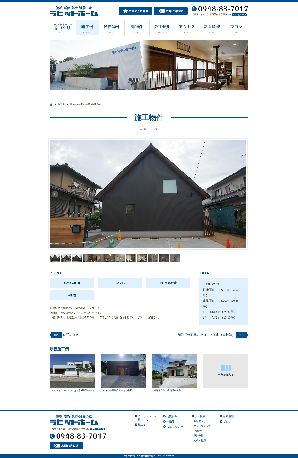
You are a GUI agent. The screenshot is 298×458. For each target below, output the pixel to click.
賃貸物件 (171, 416)
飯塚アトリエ (201, 421)
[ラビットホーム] (74, 419)
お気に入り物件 (175, 426)
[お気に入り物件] (135, 10)
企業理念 (198, 431)
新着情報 (228, 416)
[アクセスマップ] (239, 14)
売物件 (170, 421)
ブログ (227, 421)
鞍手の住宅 (71, 335)
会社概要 (200, 416)
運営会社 (198, 435)
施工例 (61, 104)
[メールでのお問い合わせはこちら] (171, 10)
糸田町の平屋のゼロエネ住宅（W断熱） (206, 335)
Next (241, 194)
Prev (55, 194)
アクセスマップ (202, 426)
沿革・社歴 (200, 440)
